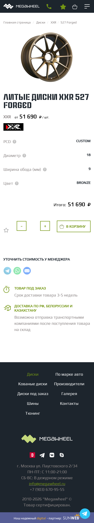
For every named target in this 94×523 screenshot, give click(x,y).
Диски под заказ (32, 393)
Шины (33, 403)
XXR (7, 116)
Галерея (69, 393)
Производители (69, 383)
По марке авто (69, 374)
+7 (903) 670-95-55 (48, 6)
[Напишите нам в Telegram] (85, 513)
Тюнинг (32, 413)
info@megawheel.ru (47, 483)
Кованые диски (32, 383)
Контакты (69, 403)
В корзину (76, 226)
